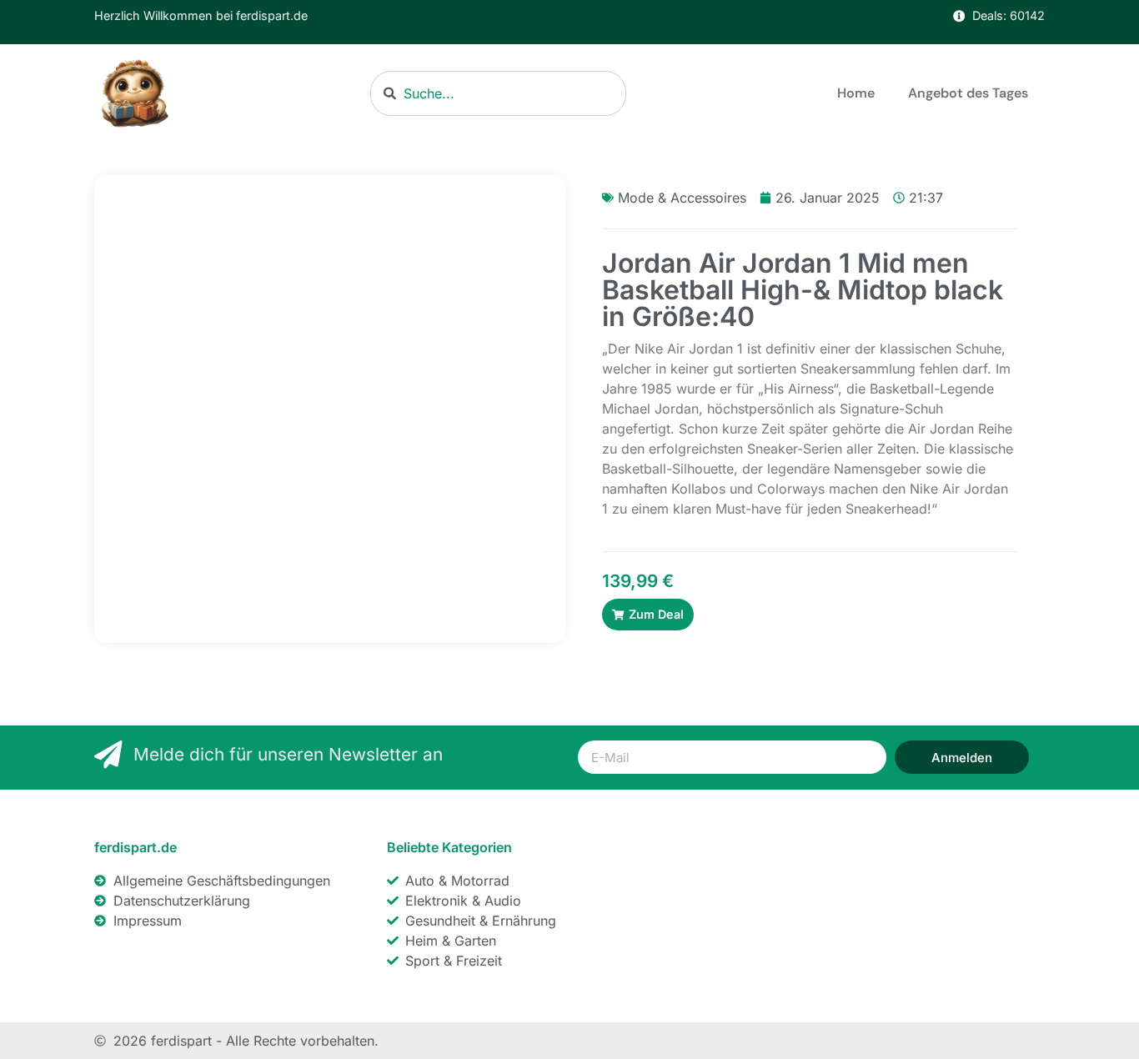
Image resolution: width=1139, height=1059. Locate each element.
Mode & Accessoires (682, 197)
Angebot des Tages (968, 93)
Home (856, 93)
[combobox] (498, 93)
